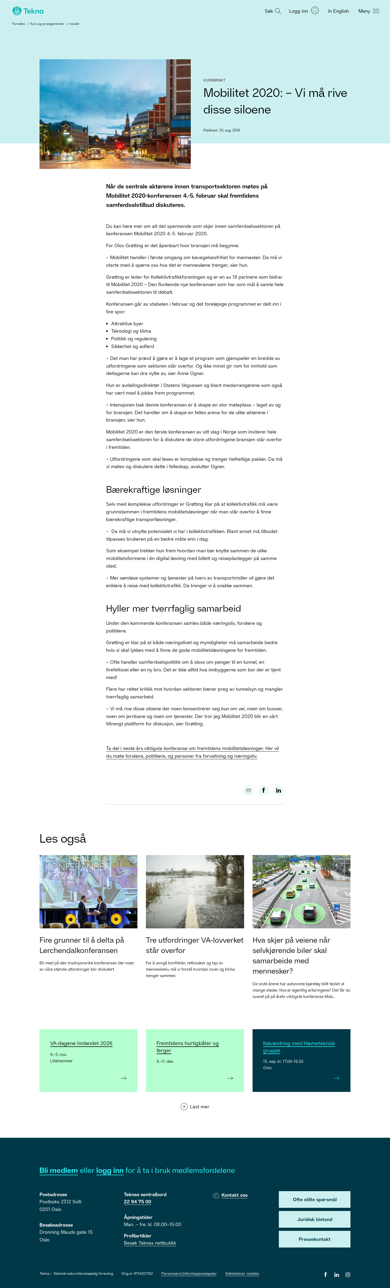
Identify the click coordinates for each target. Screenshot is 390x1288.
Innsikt (74, 24)
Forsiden (18, 24)
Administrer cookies (242, 1273)
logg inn (110, 1170)
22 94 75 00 (137, 1201)
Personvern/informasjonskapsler (189, 1273)
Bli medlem (59, 1170)
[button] (272, 10)
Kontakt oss (235, 1195)
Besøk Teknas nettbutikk (150, 1243)
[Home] (27, 10)
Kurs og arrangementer (47, 24)
